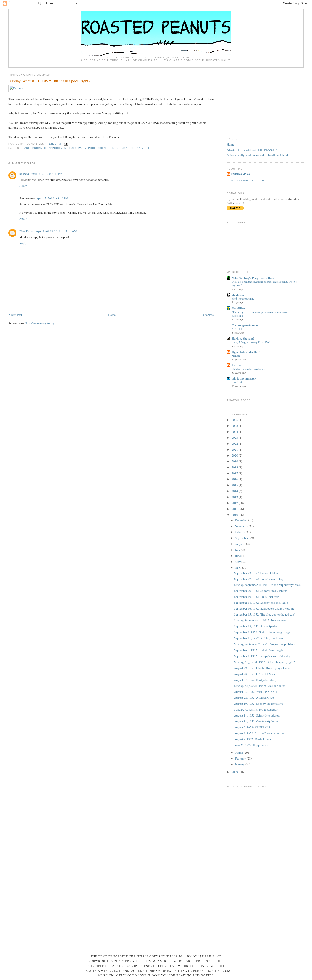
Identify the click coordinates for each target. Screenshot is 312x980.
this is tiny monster (244, 378)
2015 (235, 485)
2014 (235, 491)
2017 (235, 473)
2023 (235, 438)
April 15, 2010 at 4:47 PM (46, 174)
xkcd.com (238, 294)
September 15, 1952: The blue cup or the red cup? (265, 614)
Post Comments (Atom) (39, 323)
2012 (235, 503)
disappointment (56, 148)
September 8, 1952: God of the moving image (262, 632)
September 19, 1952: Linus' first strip (256, 597)
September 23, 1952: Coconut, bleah (256, 573)
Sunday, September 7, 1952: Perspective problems (265, 644)
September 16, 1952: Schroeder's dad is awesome (264, 608)
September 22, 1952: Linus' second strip (258, 579)
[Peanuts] (16, 88)
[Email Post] (65, 144)
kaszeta (24, 173)
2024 (235, 432)
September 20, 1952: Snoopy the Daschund (261, 591)
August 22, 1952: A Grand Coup (254, 698)
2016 (235, 479)
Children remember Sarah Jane (248, 369)
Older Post (208, 315)
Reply (23, 185)
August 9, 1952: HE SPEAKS (252, 727)
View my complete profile (247, 180)
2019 (235, 461)
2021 (235, 449)
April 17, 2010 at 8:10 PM (52, 198)
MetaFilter (239, 308)
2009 (235, 772)
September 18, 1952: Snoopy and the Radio (261, 602)
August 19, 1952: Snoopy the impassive (258, 703)
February (241, 758)
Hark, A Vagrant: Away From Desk (251, 342)
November (242, 526)
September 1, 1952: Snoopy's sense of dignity (262, 656)
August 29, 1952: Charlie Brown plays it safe (262, 668)
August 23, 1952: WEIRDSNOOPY (255, 692)
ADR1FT (237, 329)
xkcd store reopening (243, 298)
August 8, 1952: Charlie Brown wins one (259, 733)
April (238, 568)
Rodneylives (241, 174)
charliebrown (31, 148)
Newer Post (15, 315)
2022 (235, 443)
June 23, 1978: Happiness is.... (252, 745)
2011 (235, 509)
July (238, 550)
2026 (235, 420)
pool (92, 148)
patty (82, 148)
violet (147, 148)
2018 (235, 467)
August (240, 544)
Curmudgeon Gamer (245, 325)
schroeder (106, 148)
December (241, 520)
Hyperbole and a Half (245, 352)
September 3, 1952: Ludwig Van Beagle (258, 650)
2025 (235, 426)
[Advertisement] (261, 98)
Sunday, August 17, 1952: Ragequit (256, 709)
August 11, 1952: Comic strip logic (256, 721)
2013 (235, 497)
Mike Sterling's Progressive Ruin (253, 278)
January (240, 764)
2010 (235, 515)
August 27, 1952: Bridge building (255, 680)
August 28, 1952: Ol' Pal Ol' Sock (254, 674)
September (242, 538)
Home (112, 315)
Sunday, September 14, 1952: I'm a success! (260, 620)
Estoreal (237, 365)
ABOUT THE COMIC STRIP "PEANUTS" (252, 150)
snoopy (134, 148)
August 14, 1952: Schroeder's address (257, 715)
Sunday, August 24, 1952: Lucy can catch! (260, 686)
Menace (236, 355)
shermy (121, 148)
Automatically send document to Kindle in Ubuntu (258, 155)
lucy (72, 148)
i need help (237, 382)
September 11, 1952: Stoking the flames (258, 638)
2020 (235, 455)
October (240, 532)
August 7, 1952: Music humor (252, 739)
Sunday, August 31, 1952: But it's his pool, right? (49, 81)
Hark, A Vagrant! (243, 338)
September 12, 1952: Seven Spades (255, 626)
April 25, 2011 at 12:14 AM (59, 231)
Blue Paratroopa (30, 231)
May (238, 562)
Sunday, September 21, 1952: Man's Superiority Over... (267, 585)
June (238, 556)
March (239, 752)
